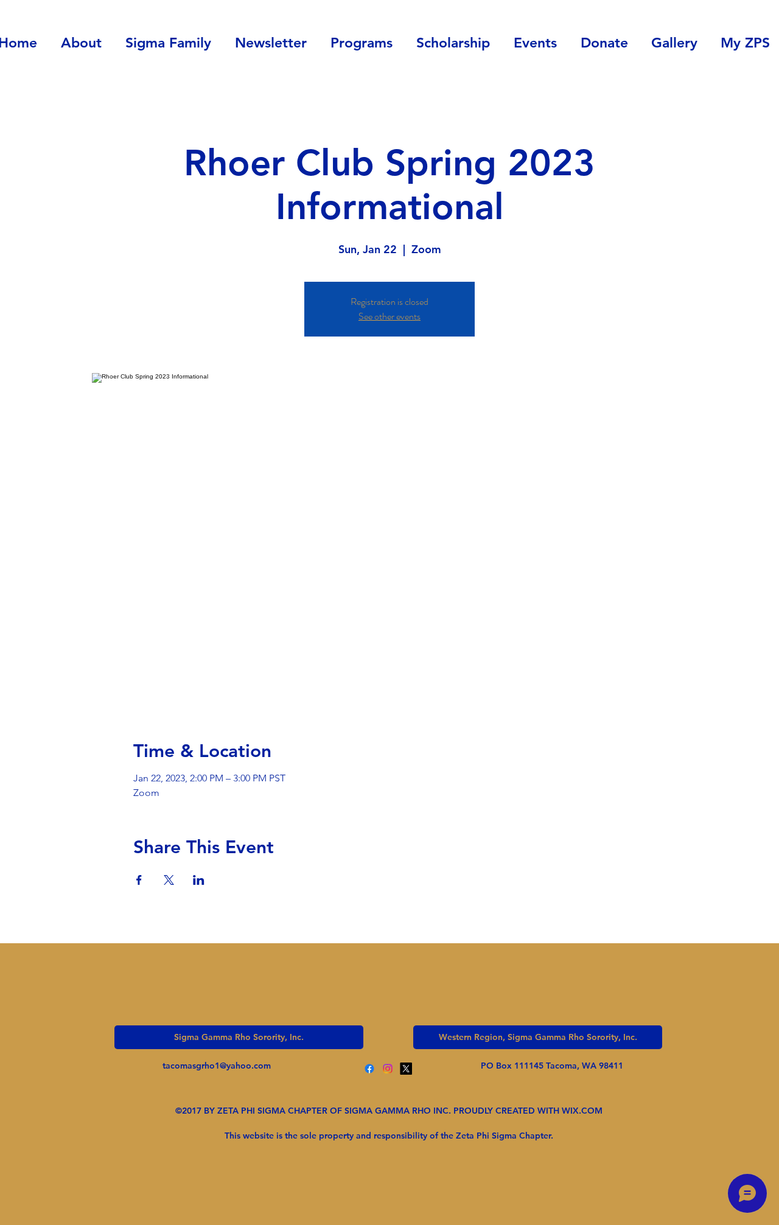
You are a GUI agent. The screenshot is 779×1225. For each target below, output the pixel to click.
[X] (406, 1069)
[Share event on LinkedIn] (198, 880)
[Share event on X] (169, 880)
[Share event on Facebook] (139, 880)
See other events (389, 316)
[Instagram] (388, 1069)
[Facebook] (369, 1069)
